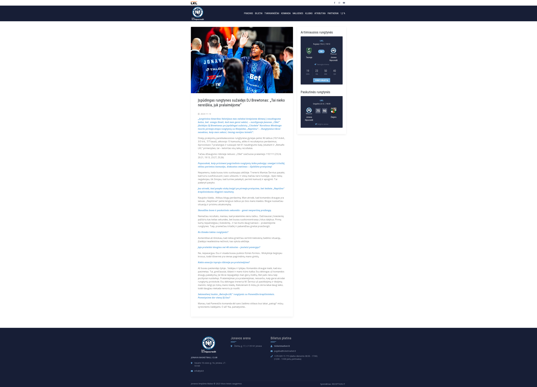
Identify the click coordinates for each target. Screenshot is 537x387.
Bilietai (258, 13)
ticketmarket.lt (282, 346)
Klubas (309, 13)
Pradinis (248, 13)
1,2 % (343, 13)
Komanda (286, 13)
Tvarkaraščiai (271, 13)
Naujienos (298, 13)
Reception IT (338, 384)
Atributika (320, 13)
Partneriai (333, 13)
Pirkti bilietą (321, 80)
